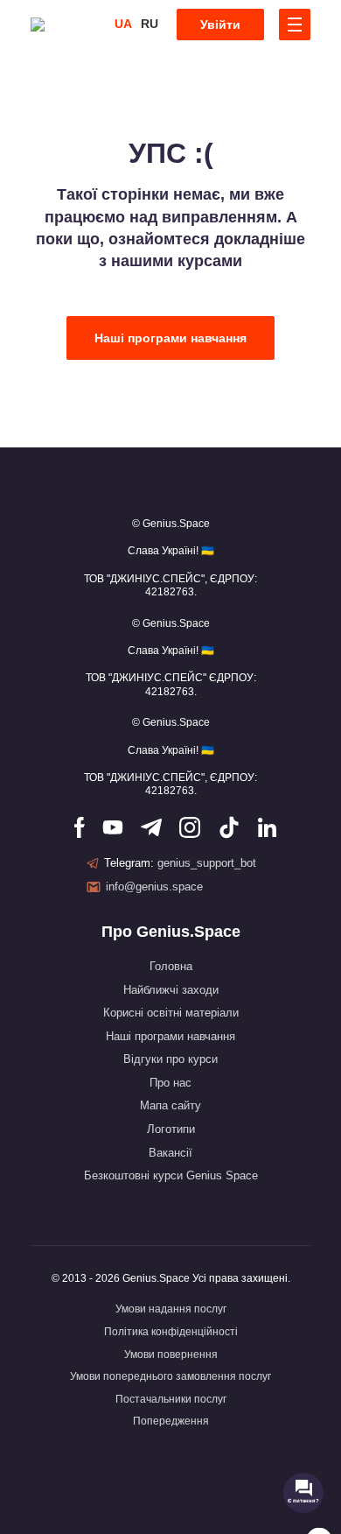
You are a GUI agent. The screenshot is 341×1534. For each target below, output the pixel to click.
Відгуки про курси (170, 1059)
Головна (171, 966)
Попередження (171, 1421)
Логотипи (171, 1129)
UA (123, 24)
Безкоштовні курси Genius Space (171, 1175)
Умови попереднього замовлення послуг (170, 1376)
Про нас (170, 1082)
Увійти (220, 25)
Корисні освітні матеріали (171, 1012)
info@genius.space (154, 886)
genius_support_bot (206, 862)
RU (149, 24)
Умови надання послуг (170, 1309)
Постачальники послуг (170, 1399)
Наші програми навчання (170, 338)
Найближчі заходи (171, 989)
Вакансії (170, 1152)
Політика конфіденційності (171, 1332)
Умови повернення (171, 1354)
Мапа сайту (170, 1105)
